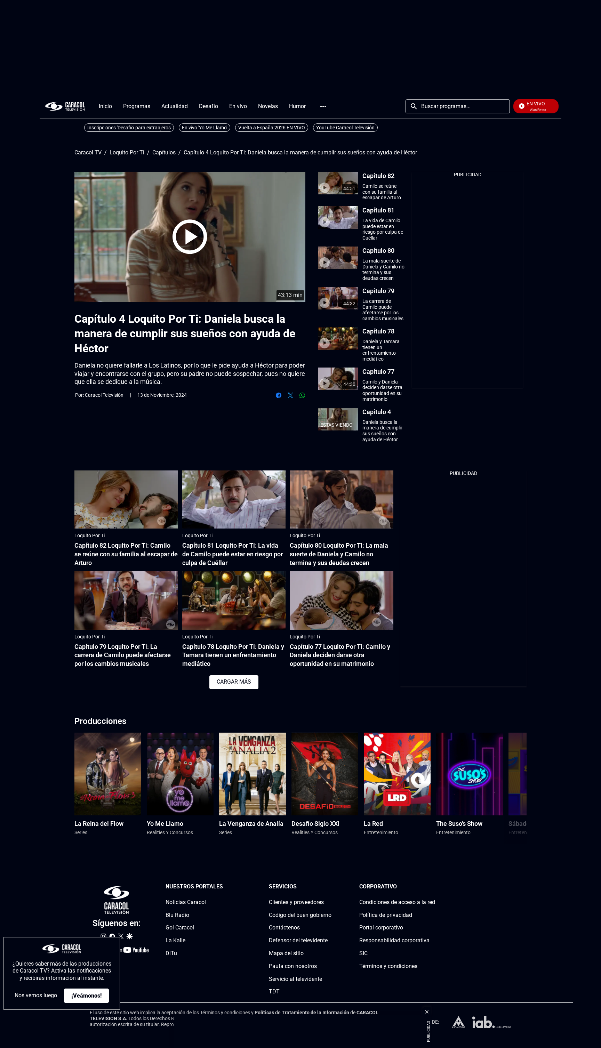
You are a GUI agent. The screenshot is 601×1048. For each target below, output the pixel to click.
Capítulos (164, 153)
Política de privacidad (385, 914)
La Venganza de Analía (251, 823)
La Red (373, 823)
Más (323, 106)
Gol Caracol (180, 927)
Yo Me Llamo (165, 823)
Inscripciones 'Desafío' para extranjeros (129, 127)
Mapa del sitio (286, 953)
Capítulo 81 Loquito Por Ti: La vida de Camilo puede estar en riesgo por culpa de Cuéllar (232, 554)
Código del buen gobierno (300, 914)
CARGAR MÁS (234, 681)
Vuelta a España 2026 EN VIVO (271, 127)
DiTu (171, 953)
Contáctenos (284, 927)
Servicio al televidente (295, 978)
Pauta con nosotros (293, 965)
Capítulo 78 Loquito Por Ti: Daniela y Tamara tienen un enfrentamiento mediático (233, 655)
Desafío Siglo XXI (315, 823)
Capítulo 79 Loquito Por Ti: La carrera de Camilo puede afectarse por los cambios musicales (122, 655)
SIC (363, 953)
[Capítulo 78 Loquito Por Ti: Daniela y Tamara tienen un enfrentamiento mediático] (234, 600)
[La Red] (397, 774)
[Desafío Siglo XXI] (324, 774)
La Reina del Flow (98, 823)
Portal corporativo (381, 927)
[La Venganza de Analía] (252, 774)
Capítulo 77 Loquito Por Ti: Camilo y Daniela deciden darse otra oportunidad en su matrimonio (340, 655)
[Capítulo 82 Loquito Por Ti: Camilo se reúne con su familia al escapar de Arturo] (126, 499)
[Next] (503, 788)
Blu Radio (177, 914)
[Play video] (190, 236)
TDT (274, 991)
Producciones (100, 721)
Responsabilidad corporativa (394, 940)
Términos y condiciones (388, 965)
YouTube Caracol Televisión (345, 127)
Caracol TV (88, 153)
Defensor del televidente (298, 940)
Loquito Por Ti (127, 153)
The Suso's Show (459, 823)
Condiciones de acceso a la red (397, 901)
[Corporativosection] (433, 886)
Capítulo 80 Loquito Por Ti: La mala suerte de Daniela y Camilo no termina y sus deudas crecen (339, 554)
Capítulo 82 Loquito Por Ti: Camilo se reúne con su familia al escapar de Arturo (126, 554)
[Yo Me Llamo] (180, 774)
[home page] (65, 106)
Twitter (290, 395)
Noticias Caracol (186, 901)
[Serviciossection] (329, 886)
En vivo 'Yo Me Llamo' (204, 127)
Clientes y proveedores (296, 901)
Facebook (278, 395)
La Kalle (175, 940)
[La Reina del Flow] (107, 774)
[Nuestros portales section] (225, 886)
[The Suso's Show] (469, 774)
